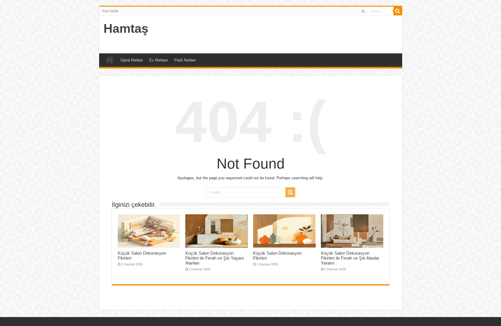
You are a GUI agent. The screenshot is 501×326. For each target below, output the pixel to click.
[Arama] (397, 11)
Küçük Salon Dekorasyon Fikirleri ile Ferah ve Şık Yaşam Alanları (214, 258)
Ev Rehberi (158, 60)
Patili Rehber (185, 60)
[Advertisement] (292, 34)
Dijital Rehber (132, 60)
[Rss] (363, 11)
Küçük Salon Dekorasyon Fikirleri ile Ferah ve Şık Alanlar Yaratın (350, 258)
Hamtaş (126, 28)
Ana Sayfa (110, 11)
